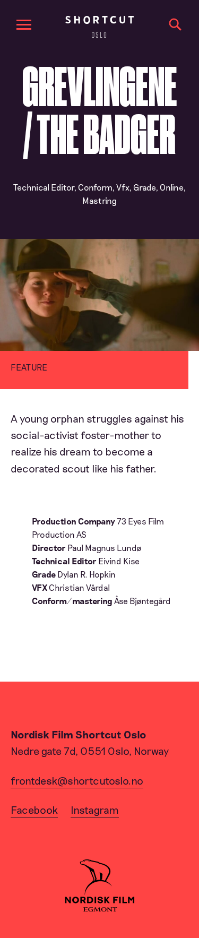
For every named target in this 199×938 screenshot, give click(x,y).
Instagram (95, 809)
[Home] (99, 27)
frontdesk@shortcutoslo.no (77, 780)
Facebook (34, 809)
